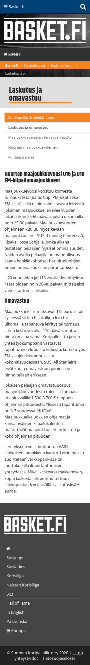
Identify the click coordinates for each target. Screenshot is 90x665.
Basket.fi (11, 65)
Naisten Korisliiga (22, 585)
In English (15, 612)
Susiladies (15, 566)
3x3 (9, 594)
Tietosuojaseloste (59, 658)
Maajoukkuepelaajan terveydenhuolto (40, 137)
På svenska (16, 621)
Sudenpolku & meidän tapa (63, 65)
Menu (13, 54)
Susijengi (14, 557)
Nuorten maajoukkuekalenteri (33, 147)
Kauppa (18, 630)
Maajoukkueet (34, 65)
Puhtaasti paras (21, 157)
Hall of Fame (18, 603)
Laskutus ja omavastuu (17, 73)
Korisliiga (15, 576)
